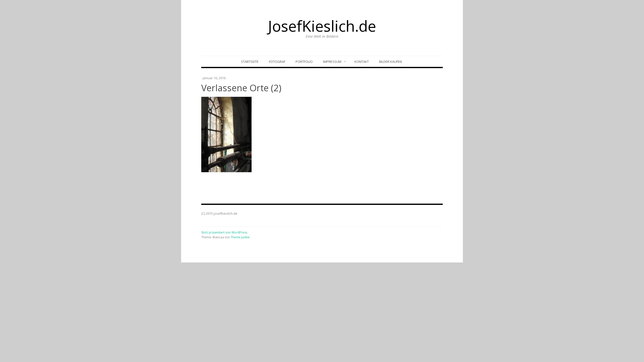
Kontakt (361, 61)
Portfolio (304, 61)
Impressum (332, 61)
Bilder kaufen (390, 61)
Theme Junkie (240, 237)
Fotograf (277, 61)
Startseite (250, 61)
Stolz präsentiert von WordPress (224, 232)
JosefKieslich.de (322, 26)
